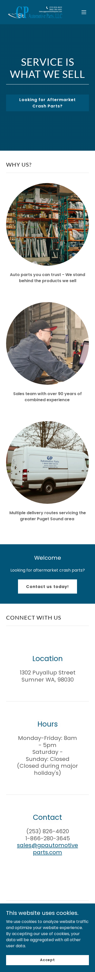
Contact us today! (47, 587)
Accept (47, 959)
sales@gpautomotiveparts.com (47, 848)
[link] (35, 12)
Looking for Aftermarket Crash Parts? (47, 103)
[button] (84, 12)
